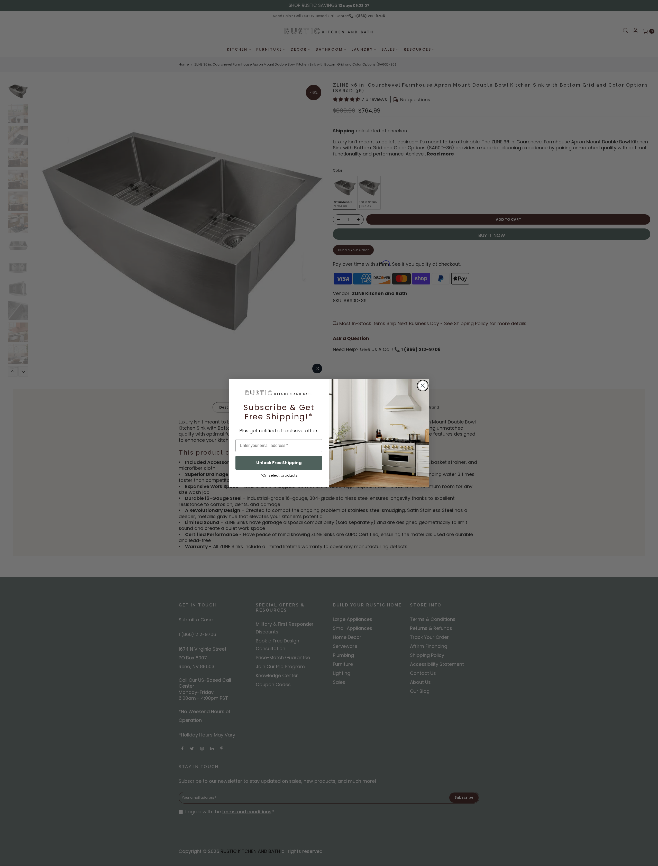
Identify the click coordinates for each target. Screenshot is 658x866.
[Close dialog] (422, 385)
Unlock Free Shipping (279, 463)
